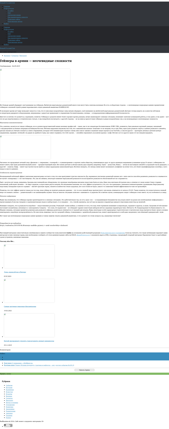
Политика (9, 407)
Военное (7, 56)
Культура (9, 392)
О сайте (10, 11)
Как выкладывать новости (18, 17)
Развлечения (10, 411)
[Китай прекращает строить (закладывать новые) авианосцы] (29, 337)
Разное (8, 417)
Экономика (10, 409)
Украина (9, 415)
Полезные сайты (14, 19)
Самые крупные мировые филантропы (20, 306)
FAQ (9, 13)
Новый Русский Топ (7, 3)
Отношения (10, 405)
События (9, 385)
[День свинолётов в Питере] (29, 268)
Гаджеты (15, 56)
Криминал (10, 390)
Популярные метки (15, 21)
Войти (6, 23)
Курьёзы (9, 394)
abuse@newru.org (83, 235)
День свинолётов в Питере (15, 272)
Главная (7, 6)
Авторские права (14, 15)
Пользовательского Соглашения (113, 233)
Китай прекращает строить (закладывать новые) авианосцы (29, 341)
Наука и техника (12, 402)
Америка (9, 413)
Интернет (23, 56)
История (9, 387)
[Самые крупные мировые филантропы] (29, 302)
